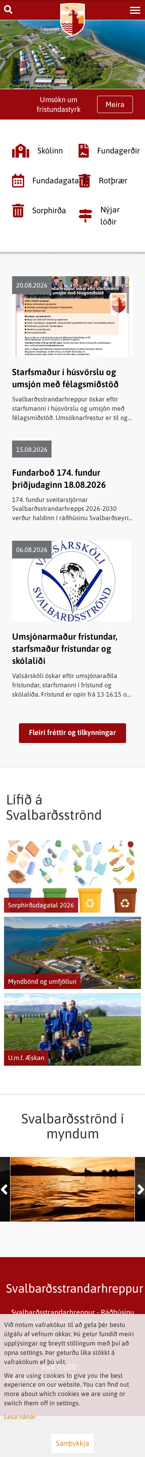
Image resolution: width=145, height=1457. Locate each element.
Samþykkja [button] (72, 1443)
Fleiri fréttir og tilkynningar (72, 732)
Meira (115, 104)
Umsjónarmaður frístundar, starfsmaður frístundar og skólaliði (64, 648)
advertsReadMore (72, 876)
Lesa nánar (20, 1416)
